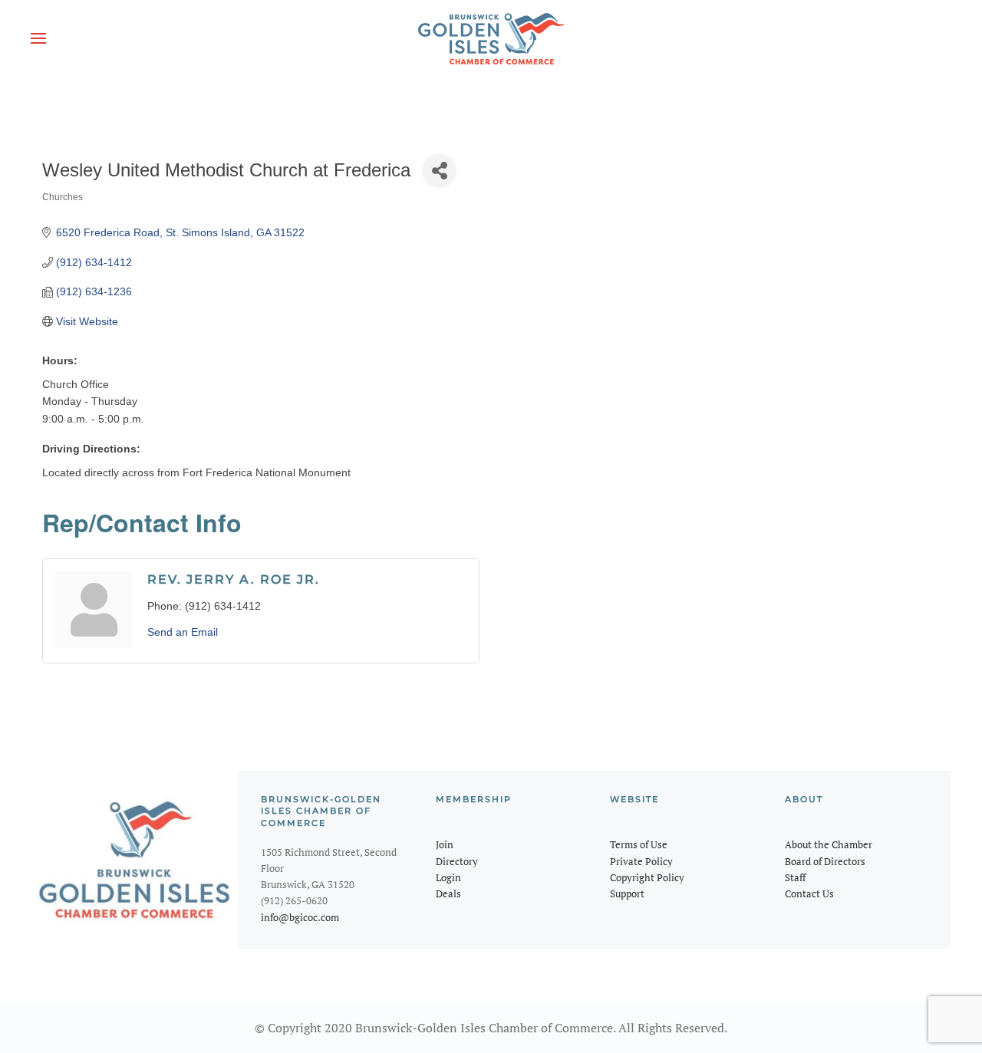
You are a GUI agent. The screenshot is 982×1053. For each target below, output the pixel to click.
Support (627, 893)
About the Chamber (828, 844)
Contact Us (809, 893)
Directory (457, 861)
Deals (448, 893)
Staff (795, 877)
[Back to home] (491, 38)
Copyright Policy (647, 877)
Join (444, 844)
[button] (38, 38)
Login (448, 877)
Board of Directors (825, 861)
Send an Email (182, 632)
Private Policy (641, 861)
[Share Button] (439, 170)
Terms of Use (638, 844)
